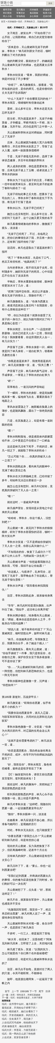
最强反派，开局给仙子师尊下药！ (20, 1007)
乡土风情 (34, 16)
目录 (48, 991)
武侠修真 (34, 9)
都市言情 (7, 9)
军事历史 (20, 13)
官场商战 (20, 16)
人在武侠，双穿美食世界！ (16, 1037)
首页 (3, 21)
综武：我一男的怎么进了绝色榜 (19, 1033)
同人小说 (7, 16)
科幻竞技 (7, 13)
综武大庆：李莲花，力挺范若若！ (20, 1030)
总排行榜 (47, 16)
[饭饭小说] (6, 3)
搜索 (50, 3)
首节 (7, 991)
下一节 (33, 991)
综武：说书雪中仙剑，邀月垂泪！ (20, 1004)
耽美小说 (47, 13)
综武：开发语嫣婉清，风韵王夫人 (20, 1015)
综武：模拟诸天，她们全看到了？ (20, 1011)
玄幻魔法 (20, 9)
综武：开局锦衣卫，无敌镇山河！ (34, 21)
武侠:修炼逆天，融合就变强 (16, 1026)
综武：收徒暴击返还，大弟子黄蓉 (26, 997)
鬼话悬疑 (34, 13)
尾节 (41, 991)
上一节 (15, 991)
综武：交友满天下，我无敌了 (17, 1019)
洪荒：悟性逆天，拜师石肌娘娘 (25, 995)
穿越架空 (47, 9)
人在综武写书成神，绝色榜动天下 (20, 1022)
